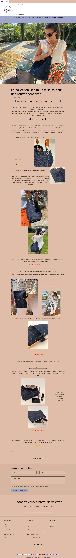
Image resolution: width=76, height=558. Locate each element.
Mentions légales (31, 539)
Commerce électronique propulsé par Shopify (42, 557)
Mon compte (53, 524)
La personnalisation (9, 534)
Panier (52, 526)
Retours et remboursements (34, 537)
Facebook (49, 442)
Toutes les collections (9, 532)
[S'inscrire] (49, 511)
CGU (28, 526)
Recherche (6, 526)
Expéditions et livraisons (33, 534)
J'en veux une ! (38, 354)
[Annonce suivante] (71, 17)
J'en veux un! (34, 264)
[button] (21, 4)
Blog (5, 537)
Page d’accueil (7, 524)
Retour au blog (39, 458)
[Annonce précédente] (4, 17)
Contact (29, 524)
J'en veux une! (38, 430)
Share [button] (14, 451)
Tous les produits (8, 529)
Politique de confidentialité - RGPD (36, 532)
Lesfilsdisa (30, 557)
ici (58, 361)
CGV (28, 529)
